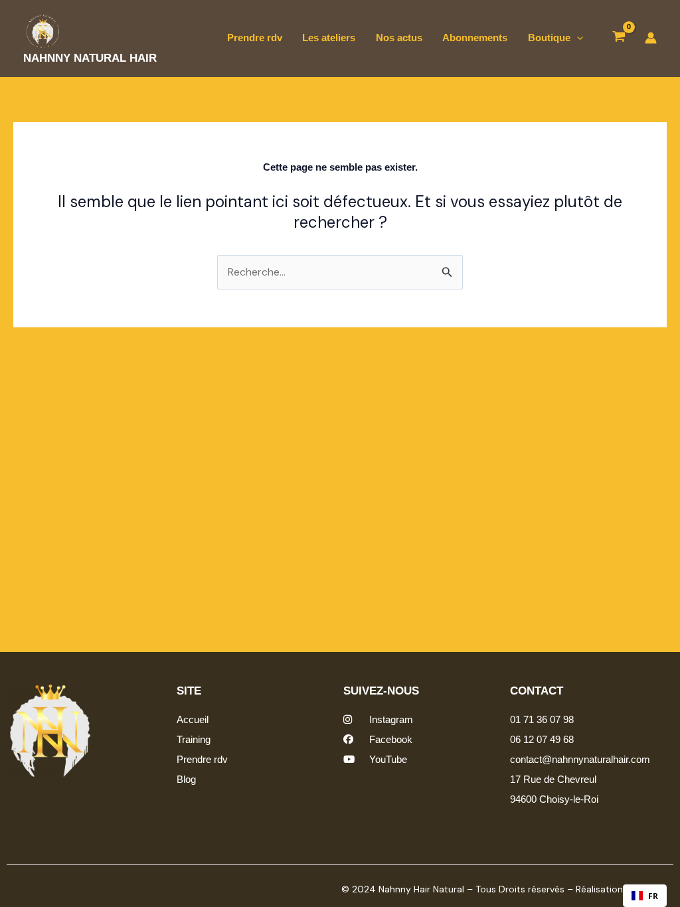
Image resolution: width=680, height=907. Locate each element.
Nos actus (399, 37)
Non (479, 885)
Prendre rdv (254, 37)
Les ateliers (328, 37)
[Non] (662, 886)
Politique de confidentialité (579, 885)
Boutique (549, 37)
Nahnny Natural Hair (90, 57)
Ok (430, 885)
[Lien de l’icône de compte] (651, 38)
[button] (576, 37)
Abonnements (474, 37)
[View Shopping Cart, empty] (619, 38)
